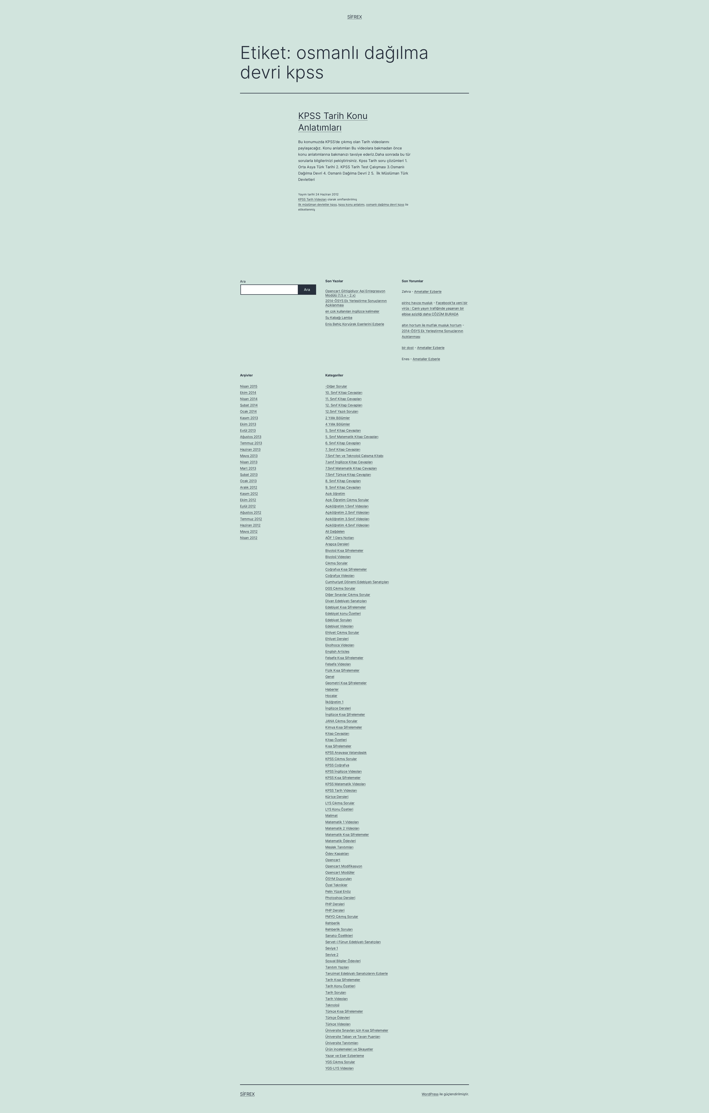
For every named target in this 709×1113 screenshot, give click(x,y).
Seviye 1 (331, 948)
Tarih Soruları (335, 992)
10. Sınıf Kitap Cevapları (343, 393)
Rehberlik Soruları (339, 929)
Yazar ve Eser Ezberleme (344, 1056)
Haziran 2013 (250, 449)
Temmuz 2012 (251, 519)
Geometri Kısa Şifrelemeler (346, 683)
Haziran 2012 (250, 525)
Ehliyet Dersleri (337, 639)
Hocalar (331, 696)
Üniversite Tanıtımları (341, 1043)
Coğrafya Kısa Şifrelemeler (346, 569)
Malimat (331, 815)
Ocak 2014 (248, 411)
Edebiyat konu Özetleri (343, 613)
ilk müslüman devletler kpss (317, 204)
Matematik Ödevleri (340, 841)
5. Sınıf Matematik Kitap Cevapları (351, 437)
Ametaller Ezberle (427, 291)
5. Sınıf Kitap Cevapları (343, 430)
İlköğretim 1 (334, 702)
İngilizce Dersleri (338, 708)
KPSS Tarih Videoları (312, 199)
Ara (243, 281)
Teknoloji (332, 1005)
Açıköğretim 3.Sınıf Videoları (347, 519)
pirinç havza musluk (417, 303)
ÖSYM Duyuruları (338, 879)
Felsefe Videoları (338, 664)
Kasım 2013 (249, 418)
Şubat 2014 (249, 405)
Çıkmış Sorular (336, 563)
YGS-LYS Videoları (339, 1068)
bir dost (408, 348)
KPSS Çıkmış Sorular (341, 759)
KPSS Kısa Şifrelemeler (343, 778)
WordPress (430, 1094)
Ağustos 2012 (250, 512)
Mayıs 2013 (249, 456)
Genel (329, 677)
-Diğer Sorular (336, 386)
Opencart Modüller (340, 872)
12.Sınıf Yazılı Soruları (341, 411)
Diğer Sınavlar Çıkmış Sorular (347, 595)
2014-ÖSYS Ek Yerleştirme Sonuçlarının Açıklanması (356, 303)
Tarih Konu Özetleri (340, 986)
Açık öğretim (335, 494)
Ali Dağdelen (335, 531)
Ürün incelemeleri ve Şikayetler (349, 1049)
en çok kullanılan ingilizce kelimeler (352, 311)
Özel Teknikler (336, 885)
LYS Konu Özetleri (339, 809)
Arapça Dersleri (337, 544)
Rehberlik (332, 923)
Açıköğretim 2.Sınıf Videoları (347, 512)
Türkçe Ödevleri (337, 1018)
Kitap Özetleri (336, 740)
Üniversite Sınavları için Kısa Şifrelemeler (356, 1030)
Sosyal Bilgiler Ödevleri (343, 961)
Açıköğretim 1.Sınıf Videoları (347, 506)
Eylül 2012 (248, 506)
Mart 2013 (248, 468)
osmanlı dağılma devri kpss (385, 204)
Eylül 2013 (248, 430)
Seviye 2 (331, 955)
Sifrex (354, 17)
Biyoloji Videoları (338, 557)
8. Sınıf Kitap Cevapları (343, 481)
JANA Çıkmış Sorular (341, 721)
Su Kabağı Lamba (338, 318)
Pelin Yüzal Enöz (338, 891)
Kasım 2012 (249, 494)
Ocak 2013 (248, 481)
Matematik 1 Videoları (342, 822)
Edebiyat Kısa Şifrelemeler (345, 607)
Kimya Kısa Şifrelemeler (343, 727)
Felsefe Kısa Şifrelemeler (344, 658)
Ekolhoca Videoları (339, 645)
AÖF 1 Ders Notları (339, 538)
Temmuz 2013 (251, 443)
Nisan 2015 (248, 386)
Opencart (332, 860)
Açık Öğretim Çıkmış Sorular (347, 500)
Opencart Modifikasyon (343, 866)
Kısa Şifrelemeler (338, 746)
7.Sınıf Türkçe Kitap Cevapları (348, 475)
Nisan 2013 (248, 462)
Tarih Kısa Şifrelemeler (342, 980)
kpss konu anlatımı (351, 204)
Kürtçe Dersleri (336, 797)
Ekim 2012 (248, 500)
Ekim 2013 (248, 424)
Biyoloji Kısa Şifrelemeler (344, 550)
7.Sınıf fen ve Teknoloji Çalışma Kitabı (354, 456)
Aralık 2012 (248, 487)
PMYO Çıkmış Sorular (341, 917)
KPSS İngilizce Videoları (343, 771)
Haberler (332, 689)
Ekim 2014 (248, 393)
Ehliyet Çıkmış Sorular (342, 632)
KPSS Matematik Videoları (345, 784)
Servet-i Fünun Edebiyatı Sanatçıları (353, 942)
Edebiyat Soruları (338, 620)
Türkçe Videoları (337, 1024)
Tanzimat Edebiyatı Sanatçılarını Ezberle (356, 973)
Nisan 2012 (248, 538)
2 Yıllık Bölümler (337, 418)
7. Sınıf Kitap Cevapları (342, 449)
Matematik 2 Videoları (342, 828)
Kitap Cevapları (337, 733)
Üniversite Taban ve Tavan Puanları (352, 1037)
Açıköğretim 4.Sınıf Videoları (347, 525)
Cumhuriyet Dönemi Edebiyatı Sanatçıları (357, 582)
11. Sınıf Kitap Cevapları (343, 399)
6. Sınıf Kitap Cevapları (343, 443)
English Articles (337, 651)
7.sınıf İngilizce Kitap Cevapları (349, 462)
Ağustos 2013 (250, 437)
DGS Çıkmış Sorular (340, 588)
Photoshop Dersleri (340, 898)
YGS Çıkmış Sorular (340, 1062)
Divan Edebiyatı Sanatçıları (346, 601)
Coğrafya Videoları (339, 576)
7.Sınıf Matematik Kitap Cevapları (351, 468)
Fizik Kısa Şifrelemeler (342, 670)
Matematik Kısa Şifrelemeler (347, 835)
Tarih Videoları (336, 999)
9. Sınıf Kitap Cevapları (343, 487)
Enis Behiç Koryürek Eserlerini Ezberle (354, 324)
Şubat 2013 (249, 475)
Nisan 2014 (249, 399)
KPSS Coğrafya (337, 765)
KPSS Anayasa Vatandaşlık (346, 752)
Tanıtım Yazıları (337, 967)
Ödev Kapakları (337, 854)
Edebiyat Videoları (339, 626)
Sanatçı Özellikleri (339, 936)
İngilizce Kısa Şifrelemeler (345, 714)
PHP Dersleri (335, 904)
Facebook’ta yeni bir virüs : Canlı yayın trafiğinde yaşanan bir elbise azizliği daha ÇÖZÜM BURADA (434, 308)
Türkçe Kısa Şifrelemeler (344, 1011)
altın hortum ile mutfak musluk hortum (432, 325)
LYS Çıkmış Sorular (339, 803)
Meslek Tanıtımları (339, 847)
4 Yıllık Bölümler (337, 424)
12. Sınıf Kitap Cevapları (343, 405)
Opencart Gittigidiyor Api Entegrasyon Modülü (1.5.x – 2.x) (355, 293)
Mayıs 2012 (249, 531)
